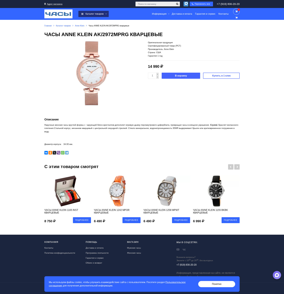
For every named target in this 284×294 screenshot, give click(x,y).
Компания (51, 242)
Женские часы (134, 253)
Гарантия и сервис (95, 258)
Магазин (133, 242)
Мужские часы (134, 248)
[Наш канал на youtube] (177, 249)
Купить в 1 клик (221, 75)
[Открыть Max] (277, 275)
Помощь (91, 242)
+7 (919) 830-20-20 (228, 4)
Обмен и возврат (94, 263)
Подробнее (82, 220)
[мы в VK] (184, 249)
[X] (54, 152)
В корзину (181, 75)
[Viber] (58, 152)
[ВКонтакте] (46, 152)
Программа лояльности (97, 253)
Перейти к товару (67, 200)
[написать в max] (186, 4)
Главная (48, 26)
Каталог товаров (94, 14)
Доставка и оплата (95, 248)
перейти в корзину (236, 11)
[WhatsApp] (62, 152)
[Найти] (177, 4)
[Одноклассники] (50, 152)
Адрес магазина (54, 4)
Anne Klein (79, 26)
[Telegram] (67, 152)
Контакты (48, 248)
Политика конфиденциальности (59, 253)
